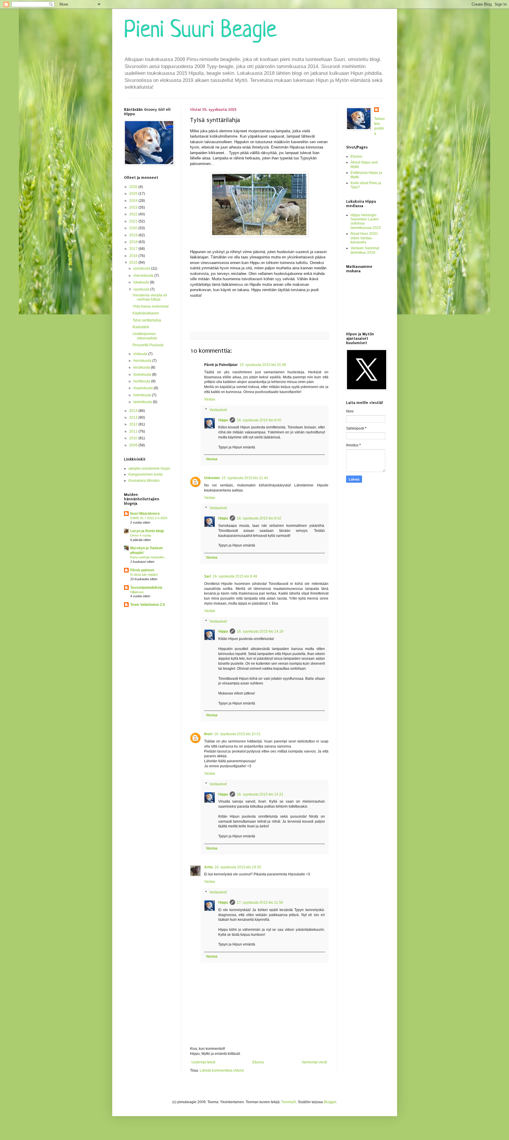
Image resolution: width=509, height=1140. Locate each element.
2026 (133, 187)
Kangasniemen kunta (145, 474)
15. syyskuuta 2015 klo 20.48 (262, 365)
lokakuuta (141, 282)
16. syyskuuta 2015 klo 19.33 (237, 867)
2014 (133, 411)
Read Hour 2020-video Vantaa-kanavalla (365, 238)
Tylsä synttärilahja (147, 320)
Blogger (330, 1102)
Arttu (208, 867)
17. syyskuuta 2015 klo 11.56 (260, 902)
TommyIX (288, 1102)
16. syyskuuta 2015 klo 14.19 (260, 631)
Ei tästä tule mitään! (144, 574)
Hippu (223, 420)
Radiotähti (141, 327)
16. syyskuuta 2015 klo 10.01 (237, 734)
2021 (133, 221)
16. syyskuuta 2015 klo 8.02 (259, 518)
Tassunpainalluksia (146, 587)
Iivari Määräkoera (145, 514)
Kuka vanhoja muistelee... (148, 557)
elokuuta (140, 354)
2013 (133, 417)
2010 (133, 438)
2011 (133, 431)
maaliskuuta (143, 388)
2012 (133, 424)
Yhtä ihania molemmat (150, 306)
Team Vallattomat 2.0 (147, 605)
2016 (133, 256)
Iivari (208, 734)
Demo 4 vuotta (140, 535)
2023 (133, 207)
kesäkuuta (142, 367)
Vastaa (209, 399)
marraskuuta (143, 275)
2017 (133, 249)
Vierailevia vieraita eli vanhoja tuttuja (150, 297)
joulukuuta (142, 268)
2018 (133, 242)
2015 (133, 262)
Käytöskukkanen (146, 313)
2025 (133, 194)
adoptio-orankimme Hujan (149, 468)
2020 (133, 228)
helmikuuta (142, 395)
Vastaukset (218, 410)
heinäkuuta (142, 361)
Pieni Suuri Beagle (200, 31)
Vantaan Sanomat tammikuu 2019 (365, 250)
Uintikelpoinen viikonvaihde (145, 336)
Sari (207, 576)
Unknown (212, 478)
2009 (133, 445)
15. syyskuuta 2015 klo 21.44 (245, 478)
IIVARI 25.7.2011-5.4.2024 (148, 518)
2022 (133, 214)
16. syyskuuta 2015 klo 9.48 (235, 576)
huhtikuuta (142, 381)
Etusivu (258, 1062)
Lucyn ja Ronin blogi (147, 531)
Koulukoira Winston (144, 481)
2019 (133, 235)
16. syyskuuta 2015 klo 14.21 (260, 794)
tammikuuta (143, 402)
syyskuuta (141, 289)
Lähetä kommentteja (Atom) (222, 1070)
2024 (133, 201)
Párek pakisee (142, 570)
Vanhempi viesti (314, 1062)
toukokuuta (142, 374)
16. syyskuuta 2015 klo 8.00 (259, 420)
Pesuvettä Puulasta (148, 345)
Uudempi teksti (203, 1062)
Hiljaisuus (137, 592)
